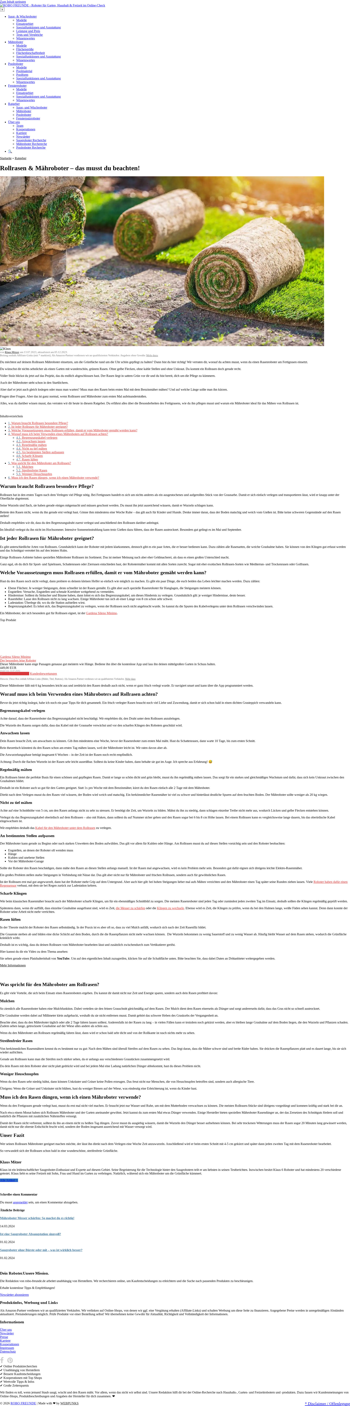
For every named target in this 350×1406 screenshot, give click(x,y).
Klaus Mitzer (12, 352)
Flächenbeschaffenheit (30, 53)
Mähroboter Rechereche (31, 144)
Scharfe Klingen (29, 456)
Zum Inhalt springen (13, 1)
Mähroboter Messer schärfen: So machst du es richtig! (37, 1218)
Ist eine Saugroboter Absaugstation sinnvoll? (30, 1234)
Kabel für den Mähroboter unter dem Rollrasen (65, 828)
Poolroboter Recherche (31, 147)
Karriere (21, 133)
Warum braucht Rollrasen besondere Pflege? (38, 423)
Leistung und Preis (28, 31)
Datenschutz (8, 1351)
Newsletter (23, 136)
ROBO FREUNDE (23, 1403)
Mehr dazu (152, 355)
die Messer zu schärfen (130, 908)
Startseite (6, 158)
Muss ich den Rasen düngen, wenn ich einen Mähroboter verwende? (53, 477)
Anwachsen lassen (30, 441)
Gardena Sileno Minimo (101, 613)
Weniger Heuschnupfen (34, 474)
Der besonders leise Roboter (18, 660)
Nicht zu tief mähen (31, 448)
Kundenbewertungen (43, 673)
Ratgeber (14, 104)
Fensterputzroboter (28, 118)
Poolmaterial (24, 71)
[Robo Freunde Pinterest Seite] (10, 1362)
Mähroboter (15, 42)
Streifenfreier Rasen (31, 470)
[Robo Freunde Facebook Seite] (3, 1362)
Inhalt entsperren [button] (10, 972)
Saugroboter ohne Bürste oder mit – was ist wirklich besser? (41, 1250)
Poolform (22, 74)
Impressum (7, 1348)
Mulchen (24, 466)
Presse (4, 1337)
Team (19, 125)
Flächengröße (25, 49)
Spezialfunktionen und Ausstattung (38, 27)
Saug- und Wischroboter (31, 107)
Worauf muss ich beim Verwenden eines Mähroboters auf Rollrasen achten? (58, 434)
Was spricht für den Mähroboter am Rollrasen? (39, 463)
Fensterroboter (17, 85)
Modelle (21, 20)
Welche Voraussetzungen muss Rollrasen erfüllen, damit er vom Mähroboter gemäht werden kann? (72, 430)
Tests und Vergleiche (29, 34)
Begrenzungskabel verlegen (36, 437)
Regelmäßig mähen (31, 445)
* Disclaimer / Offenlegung (327, 1403)
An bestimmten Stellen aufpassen (40, 452)
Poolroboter (15, 64)
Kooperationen (25, 129)
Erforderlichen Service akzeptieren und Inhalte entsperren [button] (36, 976)
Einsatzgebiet (24, 23)
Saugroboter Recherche (31, 140)
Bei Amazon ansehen (15, 673)
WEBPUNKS (69, 1403)
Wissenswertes (25, 38)
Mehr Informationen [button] (13, 965)
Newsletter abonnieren (14, 1294)
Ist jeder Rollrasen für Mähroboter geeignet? (38, 426)
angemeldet (20, 1202)
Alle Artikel (9, 1180)
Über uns (14, 122)
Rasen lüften (27, 459)
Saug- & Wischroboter (22, 16)
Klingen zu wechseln (170, 908)
